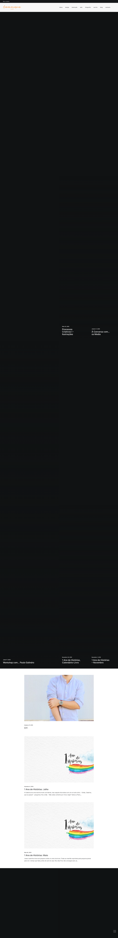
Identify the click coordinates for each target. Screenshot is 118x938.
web (81, 7)
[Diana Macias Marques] (12, 7)
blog (101, 7)
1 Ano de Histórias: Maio (36, 855)
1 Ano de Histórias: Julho (36, 789)
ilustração (74, 7)
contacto (107, 7)
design (67, 7)
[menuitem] (61, 7)
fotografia (88, 7)
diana (60, 7)
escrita (95, 7)
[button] (114, 7)
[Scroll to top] (114, 931)
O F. (26, 728)
